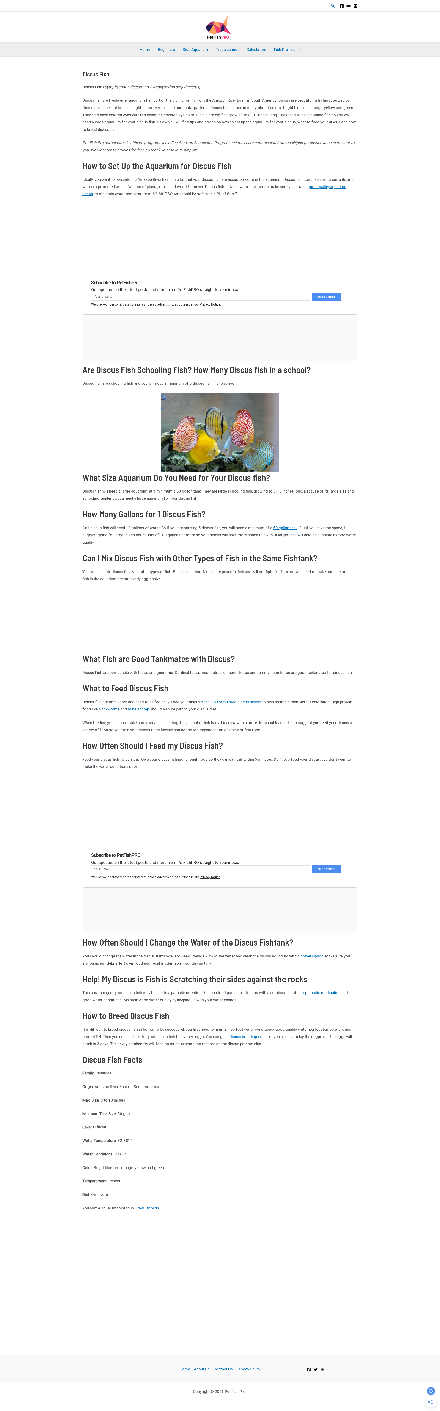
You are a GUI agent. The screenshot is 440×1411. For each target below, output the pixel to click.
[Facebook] (342, 6)
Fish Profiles (284, 49)
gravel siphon (311, 956)
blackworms (109, 709)
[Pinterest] (355, 6)
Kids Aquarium (195, 49)
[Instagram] (322, 1369)
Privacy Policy (248, 1369)
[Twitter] (316, 1369)
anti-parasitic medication (319, 992)
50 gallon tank (285, 528)
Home (145, 49)
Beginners (166, 49)
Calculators (256, 49)
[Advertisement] (220, 236)
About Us (202, 1369)
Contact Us (223, 1369)
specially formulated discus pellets (231, 702)
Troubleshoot (227, 49)
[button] (333, 6)
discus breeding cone (248, 1036)
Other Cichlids (147, 1208)
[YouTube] (348, 6)
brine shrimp (138, 709)
